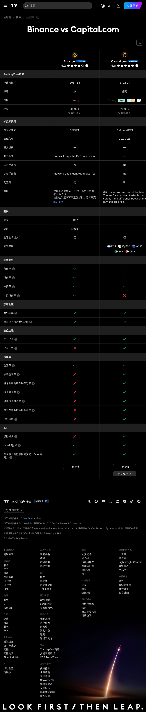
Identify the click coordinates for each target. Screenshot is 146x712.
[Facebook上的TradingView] (96, 501)
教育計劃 (124, 592)
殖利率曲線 (10, 645)
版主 (84, 573)
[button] (82, 65)
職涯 (42, 634)
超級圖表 (9, 554)
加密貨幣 (9, 576)
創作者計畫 (88, 565)
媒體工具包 (46, 638)
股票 (6, 565)
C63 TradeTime (49, 657)
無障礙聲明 (46, 683)
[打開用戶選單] (118, 5)
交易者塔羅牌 (47, 653)
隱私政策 (45, 676)
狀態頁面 (45, 695)
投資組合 (9, 641)
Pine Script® (11, 657)
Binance (69, 61)
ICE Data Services (27, 518)
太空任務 (45, 622)
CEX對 (7, 580)
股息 (6, 626)
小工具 (122, 554)
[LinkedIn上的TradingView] (117, 501)
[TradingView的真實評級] (86, 65)
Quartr (53, 533)
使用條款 (45, 668)
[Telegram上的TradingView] (124, 501)
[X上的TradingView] (89, 501)
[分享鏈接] (139, 43)
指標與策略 (88, 603)
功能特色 (45, 554)
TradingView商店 (49, 649)
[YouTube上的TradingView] (103, 501)
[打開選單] (5, 5)
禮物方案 (45, 565)
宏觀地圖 (9, 653)
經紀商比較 (46, 584)
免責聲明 (45, 672)
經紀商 (44, 580)
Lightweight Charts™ (130, 562)
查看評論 (73, 112)
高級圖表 (124, 565)
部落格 (44, 626)
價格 (42, 558)
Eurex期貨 (46, 603)
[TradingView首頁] (14, 5)
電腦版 (7, 672)
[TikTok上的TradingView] (131, 501)
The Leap (45, 588)
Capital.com (119, 61)
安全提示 (45, 687)
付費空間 (87, 615)
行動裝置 (9, 668)
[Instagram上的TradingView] (110, 501)
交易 (84, 584)
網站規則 (87, 569)
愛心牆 (85, 558)
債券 (6, 573)
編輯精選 (87, 592)
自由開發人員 (89, 611)
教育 (84, 588)
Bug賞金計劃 (47, 691)
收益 (6, 622)
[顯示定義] (13, 268)
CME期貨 (45, 599)
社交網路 (87, 554)
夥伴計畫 (124, 588)
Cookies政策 (47, 680)
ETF (6, 569)
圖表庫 (122, 558)
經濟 (6, 618)
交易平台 (124, 569)
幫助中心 (45, 630)
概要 (42, 576)
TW (108, 5)
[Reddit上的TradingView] (138, 501)
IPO (6, 630)
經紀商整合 (125, 584)
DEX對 (7, 584)
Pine (6, 588)
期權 (6, 649)
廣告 (121, 580)
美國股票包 (46, 607)
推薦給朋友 (88, 562)
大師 (84, 607)
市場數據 (45, 562)
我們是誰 (45, 618)
